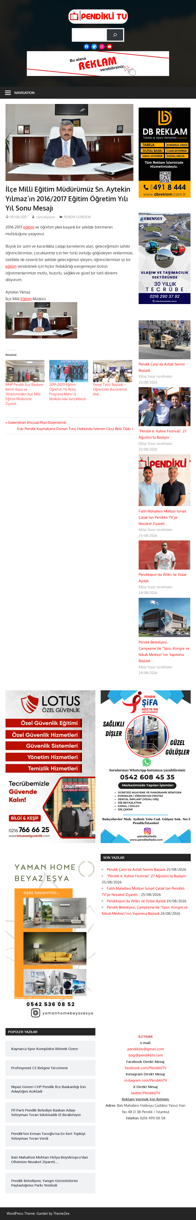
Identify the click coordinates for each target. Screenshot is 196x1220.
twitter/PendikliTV (145, 1093)
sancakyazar (45, 217)
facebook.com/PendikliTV (145, 1068)
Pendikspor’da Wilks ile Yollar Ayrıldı (136, 901)
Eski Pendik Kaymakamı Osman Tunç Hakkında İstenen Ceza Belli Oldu (74, 428)
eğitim (28, 227)
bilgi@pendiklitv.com (146, 1055)
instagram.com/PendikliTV (145, 1080)
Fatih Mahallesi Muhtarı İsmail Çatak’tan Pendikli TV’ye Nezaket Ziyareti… (162, 517)
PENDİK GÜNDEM (77, 217)
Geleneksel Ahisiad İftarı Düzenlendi (37, 422)
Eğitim (26, 298)
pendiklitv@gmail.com (145, 1049)
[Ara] (115, 35)
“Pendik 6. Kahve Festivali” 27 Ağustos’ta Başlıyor (146, 876)
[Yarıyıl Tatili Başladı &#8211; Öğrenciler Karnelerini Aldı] (112, 371)
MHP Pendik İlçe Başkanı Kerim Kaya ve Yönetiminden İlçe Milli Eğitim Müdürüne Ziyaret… (24, 394)
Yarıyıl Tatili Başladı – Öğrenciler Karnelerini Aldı (110, 389)
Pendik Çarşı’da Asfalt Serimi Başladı (136, 869)
